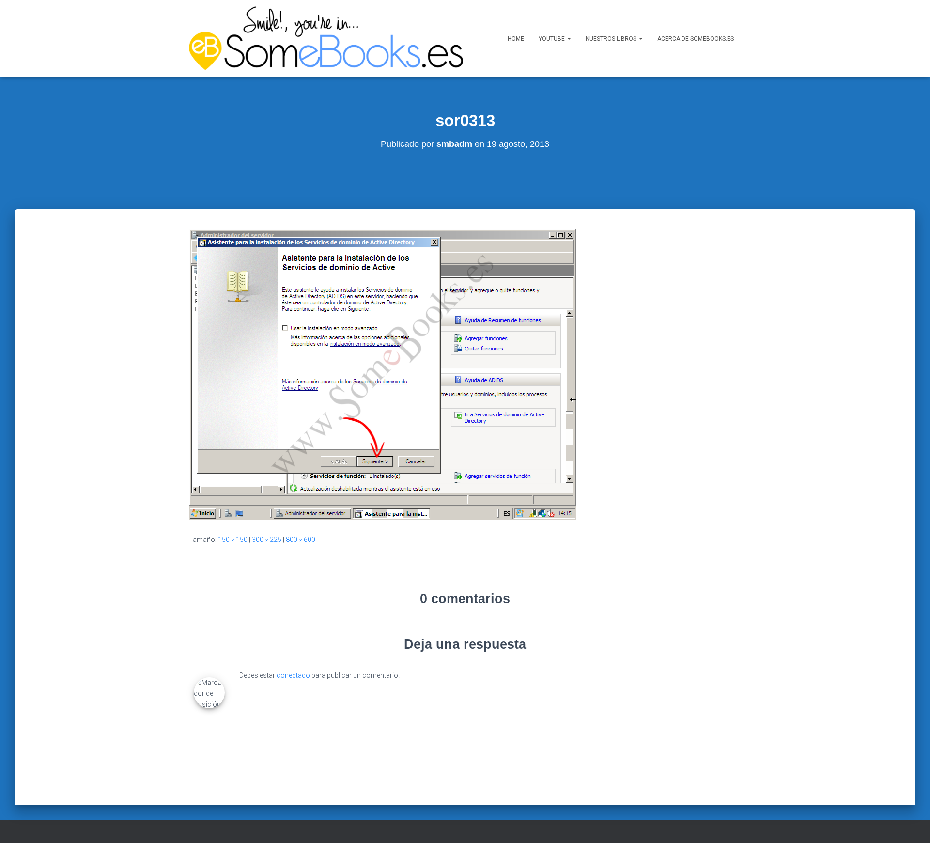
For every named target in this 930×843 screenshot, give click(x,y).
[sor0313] (382, 373)
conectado (293, 675)
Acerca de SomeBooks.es (695, 38)
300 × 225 (266, 539)
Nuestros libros (612, 38)
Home (516, 38)
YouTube (552, 38)
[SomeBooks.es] (326, 38)
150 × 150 (233, 539)
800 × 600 (300, 539)
